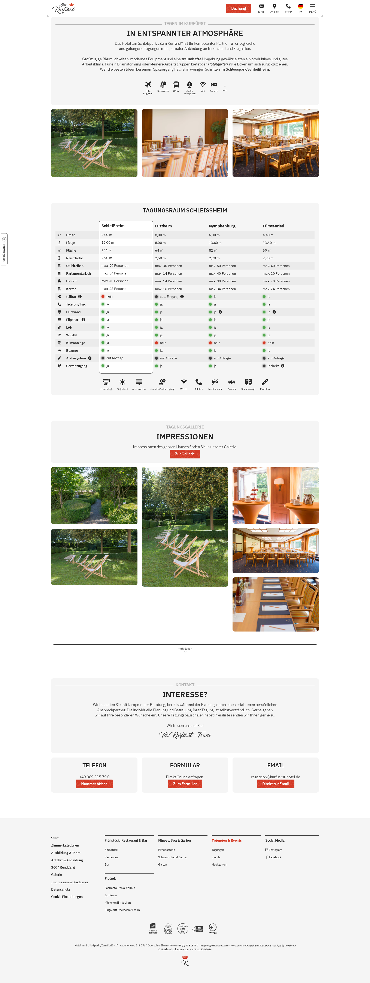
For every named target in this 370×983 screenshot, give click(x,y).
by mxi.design (288, 945)
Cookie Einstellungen (67, 896)
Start (55, 838)
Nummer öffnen (94, 783)
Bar (107, 864)
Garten (162, 864)
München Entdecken (118, 902)
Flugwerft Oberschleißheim (122, 910)
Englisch (300, 3)
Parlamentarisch (74, 273)
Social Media (274, 840)
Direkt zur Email (275, 783)
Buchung (238, 8)
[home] (64, 8)
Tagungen (218, 850)
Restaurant (112, 857)
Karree (67, 289)
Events (216, 857)
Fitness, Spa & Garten (174, 840)
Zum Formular (185, 783)
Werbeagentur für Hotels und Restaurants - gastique (255, 945)
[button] (312, 8)
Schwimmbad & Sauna (172, 857)
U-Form (68, 281)
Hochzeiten (219, 864)
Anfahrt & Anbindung (67, 860)
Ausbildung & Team (65, 852)
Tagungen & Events (227, 840)
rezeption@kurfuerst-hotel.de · (215, 945)
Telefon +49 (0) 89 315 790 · (185, 945)
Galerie (56, 874)
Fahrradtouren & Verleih (120, 888)
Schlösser (111, 895)
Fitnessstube (166, 850)
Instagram (273, 850)
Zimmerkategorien (65, 845)
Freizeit (110, 878)
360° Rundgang (63, 867)
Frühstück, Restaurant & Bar (126, 840)
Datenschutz (60, 889)
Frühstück (111, 850)
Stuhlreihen (71, 266)
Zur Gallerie (185, 453)
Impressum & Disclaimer (69, 882)
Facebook (273, 857)
